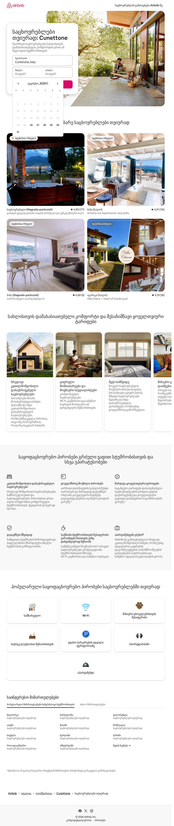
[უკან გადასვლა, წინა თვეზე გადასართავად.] (18, 84)
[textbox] (27, 74)
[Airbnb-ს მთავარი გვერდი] (15, 5)
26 (31, 125)
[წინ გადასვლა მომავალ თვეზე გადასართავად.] (57, 84)
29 (51, 125)
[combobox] (42, 62)
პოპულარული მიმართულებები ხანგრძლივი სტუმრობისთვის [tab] (40, 704)
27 (38, 125)
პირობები (100, 820)
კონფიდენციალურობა (78, 820)
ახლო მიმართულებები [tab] (92, 704)
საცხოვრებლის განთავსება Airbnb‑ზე (139, 5)
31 (18, 132)
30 (57, 125)
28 (44, 125)
